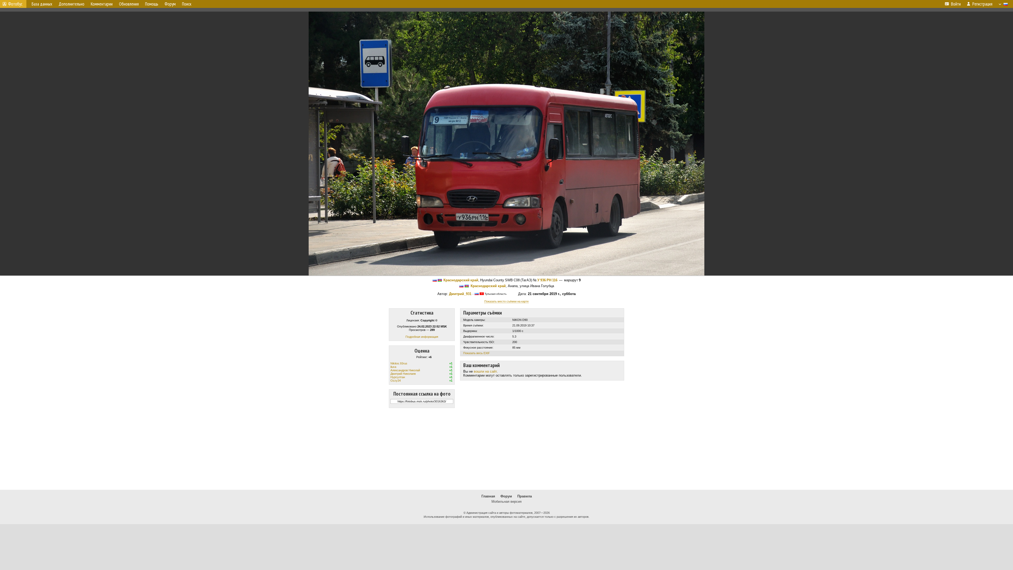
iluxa (393, 366)
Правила (524, 496)
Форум (506, 496)
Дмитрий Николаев (403, 373)
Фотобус (15, 4)
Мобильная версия (506, 502)
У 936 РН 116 (547, 280)
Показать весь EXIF (476, 353)
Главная (488, 496)
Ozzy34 (395, 380)
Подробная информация (421, 336)
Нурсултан (397, 377)
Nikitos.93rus (398, 363)
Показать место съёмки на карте (506, 301)
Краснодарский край (460, 280)
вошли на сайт (485, 371)
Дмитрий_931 (460, 294)
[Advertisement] (506, 449)
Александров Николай (405, 370)
